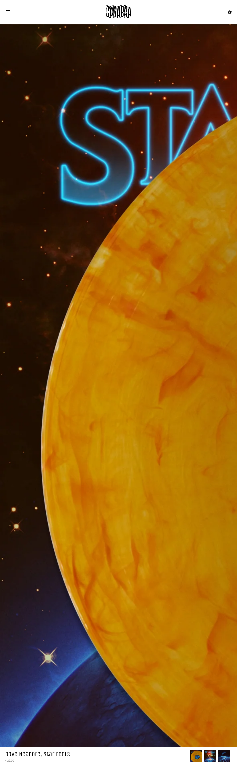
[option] (196, 756)
